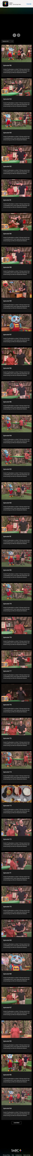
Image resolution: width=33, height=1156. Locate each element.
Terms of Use (26, 1155)
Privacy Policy (6, 1155)
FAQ (13, 1155)
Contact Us (18, 1155)
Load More (16, 1122)
